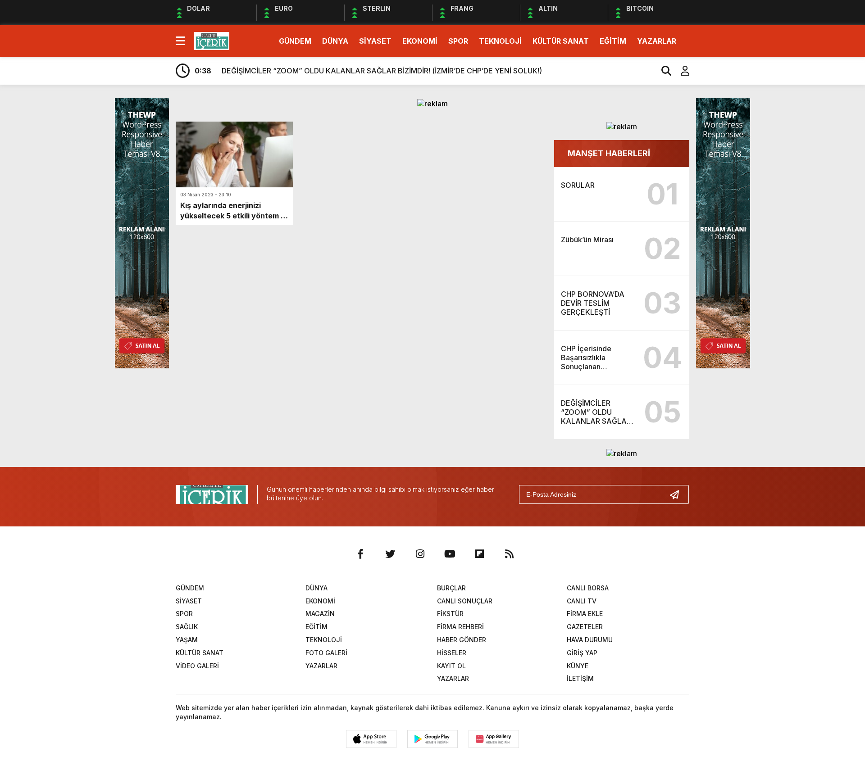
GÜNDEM (295, 40)
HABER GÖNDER (461, 640)
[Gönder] (678, 494)
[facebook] (360, 553)
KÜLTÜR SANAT (561, 40)
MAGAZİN (320, 613)
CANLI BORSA (588, 588)
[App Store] (371, 739)
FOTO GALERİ (326, 653)
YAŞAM (187, 640)
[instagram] (419, 553)
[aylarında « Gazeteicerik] (211, 40)
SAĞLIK (187, 626)
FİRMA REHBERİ (460, 626)
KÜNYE (577, 666)
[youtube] (449, 553)
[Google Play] (432, 739)
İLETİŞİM (580, 678)
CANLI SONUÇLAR (464, 601)
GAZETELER (585, 626)
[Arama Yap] (662, 70)
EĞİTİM (613, 40)
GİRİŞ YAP (582, 653)
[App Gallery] (494, 739)
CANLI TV (581, 601)
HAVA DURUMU (590, 640)
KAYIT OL (451, 666)
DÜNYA (335, 40)
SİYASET (375, 40)
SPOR (458, 40)
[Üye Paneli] (680, 70)
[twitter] (390, 553)
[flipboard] (479, 553)
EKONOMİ (419, 40)
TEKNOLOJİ (500, 40)
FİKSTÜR (450, 613)
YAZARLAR (656, 40)
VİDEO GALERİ (197, 666)
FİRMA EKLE (585, 613)
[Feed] (509, 553)
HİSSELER (451, 653)
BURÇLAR (451, 588)
